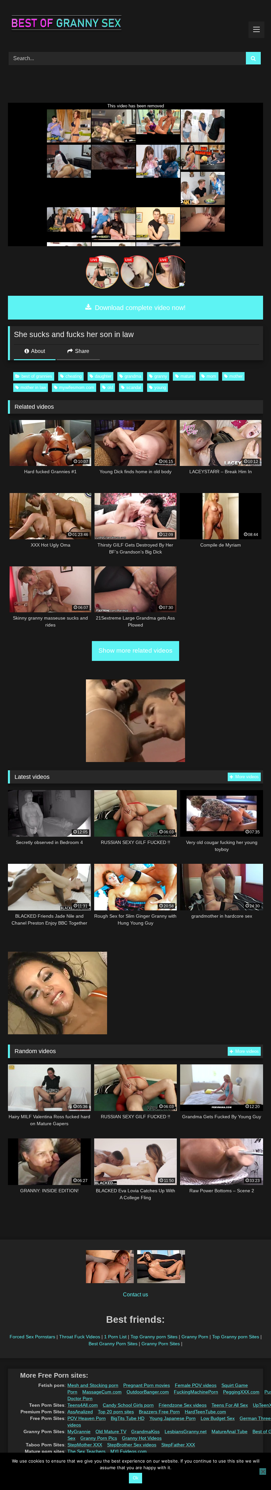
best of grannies (36, 376)
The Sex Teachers (86, 1451)
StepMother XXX (84, 1444)
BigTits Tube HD (127, 1418)
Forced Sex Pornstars (32, 1336)
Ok (135, 1477)
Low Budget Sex (218, 1418)
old (110, 387)
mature (187, 376)
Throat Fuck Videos (79, 1336)
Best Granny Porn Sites (113, 1343)
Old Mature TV (111, 1431)
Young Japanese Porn (172, 1418)
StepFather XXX (178, 1444)
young (160, 387)
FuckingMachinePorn (196, 1391)
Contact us (135, 1294)
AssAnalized (80, 1411)
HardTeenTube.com (205, 1411)
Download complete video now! (139, 307)
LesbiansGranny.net (186, 1431)
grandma (133, 376)
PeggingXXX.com (241, 1391)
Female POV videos (195, 1385)
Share (81, 351)
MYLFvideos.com (128, 1451)
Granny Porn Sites (160, 1343)
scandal (133, 387)
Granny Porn (194, 1336)
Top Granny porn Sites (154, 1336)
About (37, 351)
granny (160, 376)
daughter (103, 376)
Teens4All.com (82, 1405)
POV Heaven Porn (86, 1418)
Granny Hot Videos (142, 1438)
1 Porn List (115, 1336)
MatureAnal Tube (230, 1431)
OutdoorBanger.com (148, 1391)
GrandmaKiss (145, 1431)
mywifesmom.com (76, 387)
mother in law (33, 387)
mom (211, 376)
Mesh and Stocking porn (92, 1385)
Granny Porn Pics (98, 1438)
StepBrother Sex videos (131, 1444)
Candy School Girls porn (128, 1405)
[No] (262, 1471)
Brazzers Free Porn (159, 1411)
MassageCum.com (102, 1391)
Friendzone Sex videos (183, 1405)
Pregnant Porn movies (146, 1385)
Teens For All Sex (230, 1405)
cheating (73, 376)
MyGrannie (79, 1431)
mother (236, 376)
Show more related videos (135, 650)
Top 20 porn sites (116, 1411)
